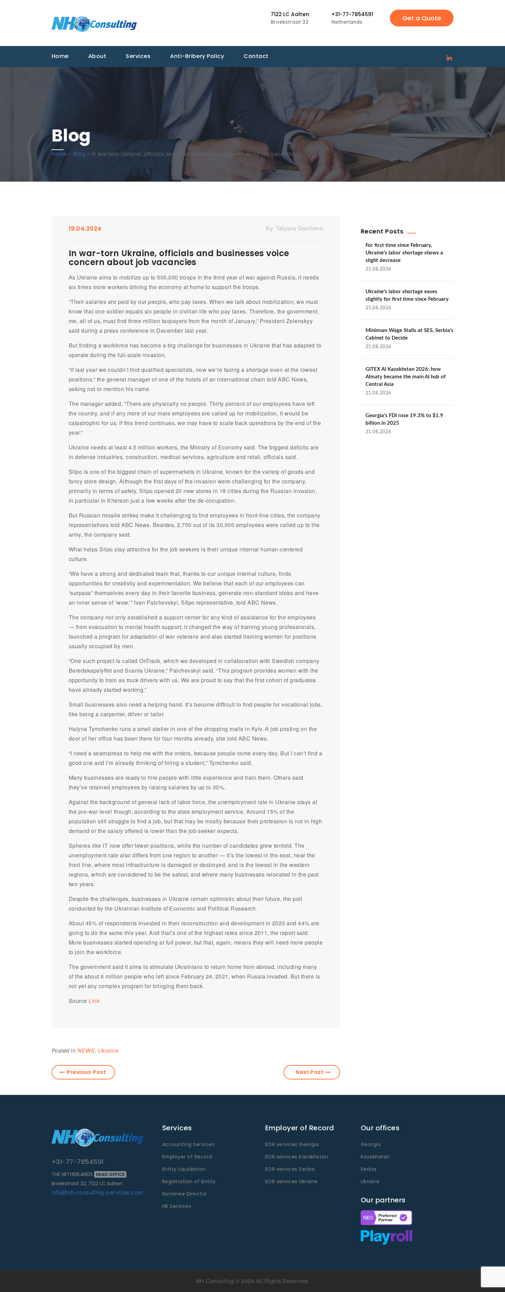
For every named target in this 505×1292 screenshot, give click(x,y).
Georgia (371, 1144)
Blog (79, 154)
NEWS (86, 1050)
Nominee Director (184, 1193)
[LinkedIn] (449, 57)
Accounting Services (188, 1144)
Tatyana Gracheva (299, 228)
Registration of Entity (189, 1181)
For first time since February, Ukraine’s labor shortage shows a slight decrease (404, 253)
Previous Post (86, 1072)
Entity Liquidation (184, 1169)
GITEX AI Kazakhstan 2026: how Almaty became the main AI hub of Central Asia (406, 377)
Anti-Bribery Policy (197, 56)
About (97, 56)
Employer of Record (187, 1156)
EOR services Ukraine (291, 1181)
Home (60, 56)
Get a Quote (421, 18)
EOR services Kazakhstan (296, 1156)
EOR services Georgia (292, 1144)
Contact (256, 56)
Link (94, 1001)
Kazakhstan (375, 1156)
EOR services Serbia (290, 1169)
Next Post (309, 1072)
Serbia (369, 1169)
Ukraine (108, 1050)
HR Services (176, 1206)
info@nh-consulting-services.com (97, 1192)
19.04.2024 (85, 229)
